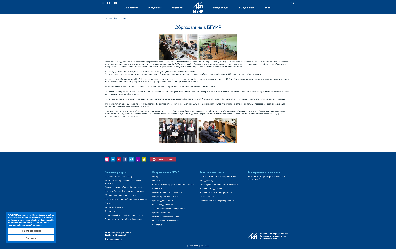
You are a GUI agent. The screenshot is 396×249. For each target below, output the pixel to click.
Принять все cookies (31, 230)
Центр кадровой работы (163, 200)
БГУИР (198, 11)
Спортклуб (157, 225)
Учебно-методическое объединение (168, 208)
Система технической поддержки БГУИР (218, 176)
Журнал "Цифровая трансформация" (216, 192)
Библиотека (157, 188)
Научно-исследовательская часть (167, 192)
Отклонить (31, 238)
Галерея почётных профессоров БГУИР (217, 200)
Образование (120, 18)
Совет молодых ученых (162, 204)
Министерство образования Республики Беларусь (123, 181)
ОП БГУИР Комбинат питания (165, 220)
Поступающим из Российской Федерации (123, 219)
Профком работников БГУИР (165, 196)
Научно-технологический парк (166, 216)
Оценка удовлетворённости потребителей (219, 184)
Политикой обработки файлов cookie (24, 225)
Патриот (108, 203)
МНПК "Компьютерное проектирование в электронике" (266, 177)
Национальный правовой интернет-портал (124, 215)
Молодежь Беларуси (114, 207)
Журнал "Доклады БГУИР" (211, 188)
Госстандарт (110, 211)
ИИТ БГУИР (157, 180)
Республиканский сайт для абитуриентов (123, 187)
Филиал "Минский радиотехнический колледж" (173, 184)
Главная (108, 18)
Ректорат (156, 176)
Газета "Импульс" (207, 196)
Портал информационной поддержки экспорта (126, 199)
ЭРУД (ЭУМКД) (206, 180)
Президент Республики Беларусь (119, 176)
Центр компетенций (161, 212)
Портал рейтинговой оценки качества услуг (124, 191)
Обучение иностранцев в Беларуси (120, 195)
